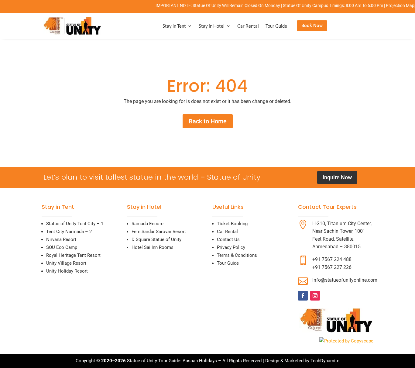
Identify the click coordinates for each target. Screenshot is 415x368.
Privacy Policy (231, 247)
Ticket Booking (232, 223)
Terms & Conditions (237, 255)
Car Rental (248, 26)
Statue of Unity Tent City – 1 (74, 223)
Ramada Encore (147, 223)
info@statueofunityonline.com (344, 280)
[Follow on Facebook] (303, 296)
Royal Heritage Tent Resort (73, 255)
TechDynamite (324, 360)
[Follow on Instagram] (315, 296)
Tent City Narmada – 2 (69, 231)
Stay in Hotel (212, 26)
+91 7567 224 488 (332, 259)
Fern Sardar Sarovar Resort (159, 231)
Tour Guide (276, 26)
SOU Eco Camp (61, 247)
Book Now (312, 25)
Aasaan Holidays (200, 360)
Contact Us (228, 239)
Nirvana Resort (61, 239)
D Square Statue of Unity (156, 239)
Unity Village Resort (66, 263)
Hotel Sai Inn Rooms (152, 247)
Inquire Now (337, 177)
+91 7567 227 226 (332, 267)
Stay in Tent (174, 26)
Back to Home (208, 121)
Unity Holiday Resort (67, 271)
